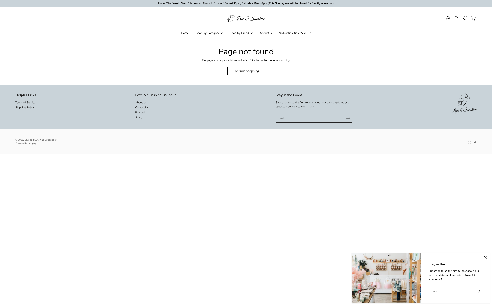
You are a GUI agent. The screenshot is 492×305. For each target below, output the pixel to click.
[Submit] (348, 118)
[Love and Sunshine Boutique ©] (246, 18)
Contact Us (142, 107)
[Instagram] (469, 142)
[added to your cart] (473, 18)
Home (185, 33)
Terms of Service (25, 102)
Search (139, 117)
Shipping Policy (24, 107)
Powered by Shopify (25, 143)
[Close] (485, 257)
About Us (266, 33)
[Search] (457, 18)
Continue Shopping (246, 71)
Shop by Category (207, 33)
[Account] (448, 18)
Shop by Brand (239, 33)
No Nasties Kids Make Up (295, 33)
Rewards (140, 112)
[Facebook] (475, 142)
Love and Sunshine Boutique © (40, 139)
